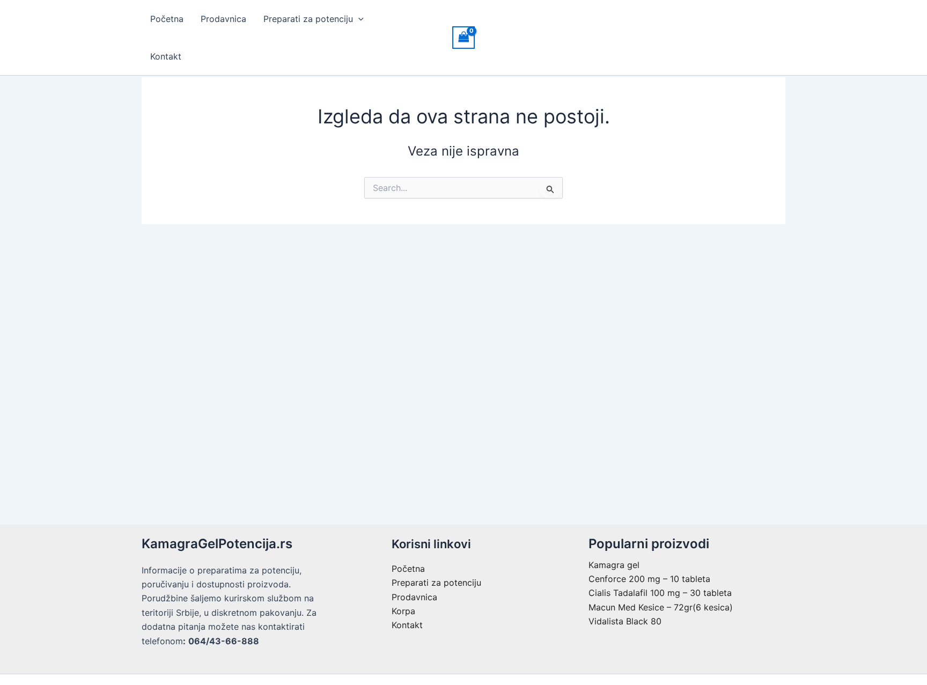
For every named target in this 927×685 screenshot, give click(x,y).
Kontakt (165, 56)
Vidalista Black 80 (624, 621)
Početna (166, 18)
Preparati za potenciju (308, 18)
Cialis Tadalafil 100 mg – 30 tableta (660, 592)
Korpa (403, 611)
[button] (358, 19)
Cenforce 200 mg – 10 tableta (649, 578)
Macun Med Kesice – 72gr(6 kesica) (660, 607)
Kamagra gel (613, 564)
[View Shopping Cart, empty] (463, 37)
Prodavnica (223, 18)
